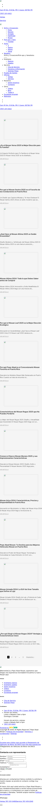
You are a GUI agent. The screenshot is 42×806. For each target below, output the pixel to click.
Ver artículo (4, 159)
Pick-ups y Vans (10, 40)
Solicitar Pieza (13, 71)
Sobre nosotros (13, 83)
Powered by (4, 728)
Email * (2, 761)
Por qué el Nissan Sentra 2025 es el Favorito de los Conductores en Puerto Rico (20, 191)
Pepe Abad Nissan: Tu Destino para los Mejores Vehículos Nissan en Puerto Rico (20, 546)
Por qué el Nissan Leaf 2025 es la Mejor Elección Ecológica (20, 324)
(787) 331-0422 (6, 13)
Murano (10, 32)
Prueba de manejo (10, 73)
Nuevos (10, 61)
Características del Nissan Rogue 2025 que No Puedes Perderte (19, 413)
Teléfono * (4, 763)
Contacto (11, 85)
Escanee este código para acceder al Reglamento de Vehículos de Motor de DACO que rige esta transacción (20, 743)
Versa (10, 51)
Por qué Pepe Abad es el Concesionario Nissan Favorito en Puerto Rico (20, 368)
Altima (10, 49)
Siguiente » (30, 657)
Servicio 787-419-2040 (24, 801)
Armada (11, 34)
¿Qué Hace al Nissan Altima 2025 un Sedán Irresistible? (18, 235)
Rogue (10, 38)
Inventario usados (10, 685)
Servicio (3, 20)
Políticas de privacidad (14, 732)
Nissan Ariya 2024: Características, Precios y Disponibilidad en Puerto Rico (19, 501)
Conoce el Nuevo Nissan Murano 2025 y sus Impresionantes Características (18, 457)
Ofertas (6, 75)
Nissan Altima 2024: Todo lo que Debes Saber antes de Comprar (19, 279)
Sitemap (14, 734)
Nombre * (3, 756)
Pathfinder (11, 36)
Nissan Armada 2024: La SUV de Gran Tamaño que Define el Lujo (19, 590)
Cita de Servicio (14, 67)
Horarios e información (16, 69)
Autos (6, 44)
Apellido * (3, 758)
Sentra (10, 47)
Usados (10, 63)
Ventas (2, 17)
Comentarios (4, 767)
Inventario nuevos (10, 683)
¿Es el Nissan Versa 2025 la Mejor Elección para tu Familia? (20, 146)
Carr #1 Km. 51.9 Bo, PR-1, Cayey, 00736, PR (16, 10)
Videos (10, 88)
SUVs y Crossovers (11, 28)
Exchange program (11, 94)
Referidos (7, 96)
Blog (9, 90)
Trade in (11, 92)
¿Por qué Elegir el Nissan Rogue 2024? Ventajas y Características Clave (21, 635)
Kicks (10, 30)
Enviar (2, 769)
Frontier (11, 42)
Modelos (7, 53)
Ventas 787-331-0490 (8, 801)
